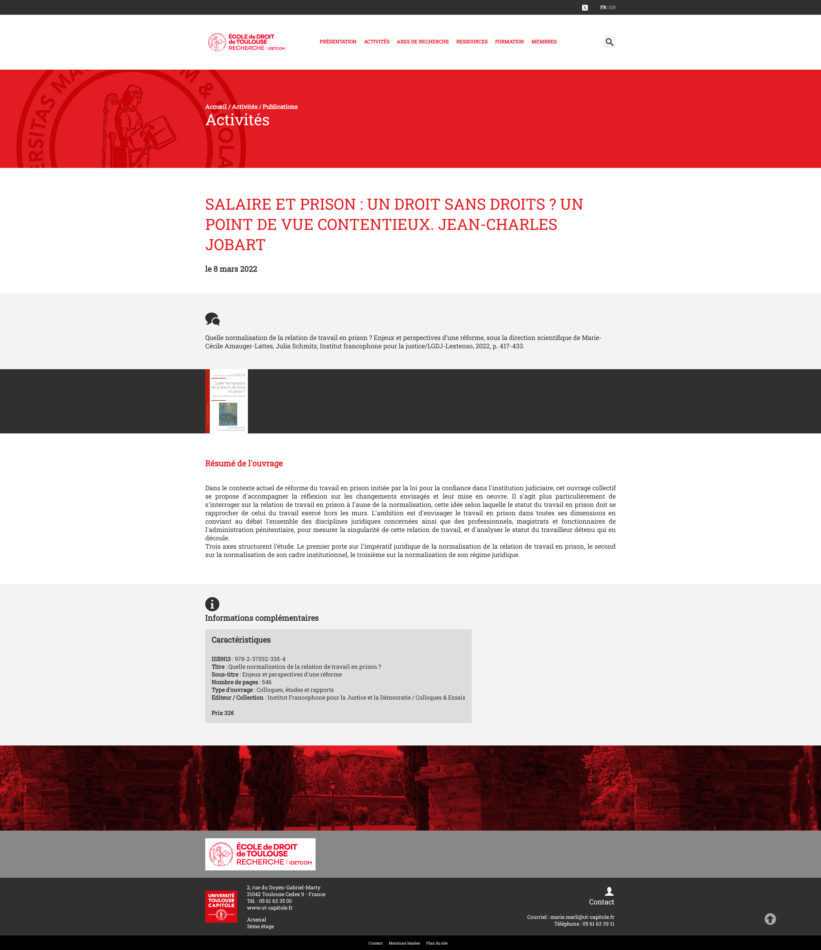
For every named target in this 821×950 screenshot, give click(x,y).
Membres (544, 41)
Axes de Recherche (423, 41)
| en (611, 7)
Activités (377, 41)
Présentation (338, 41)
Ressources (472, 41)
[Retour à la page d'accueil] (246, 42)
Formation (509, 41)
